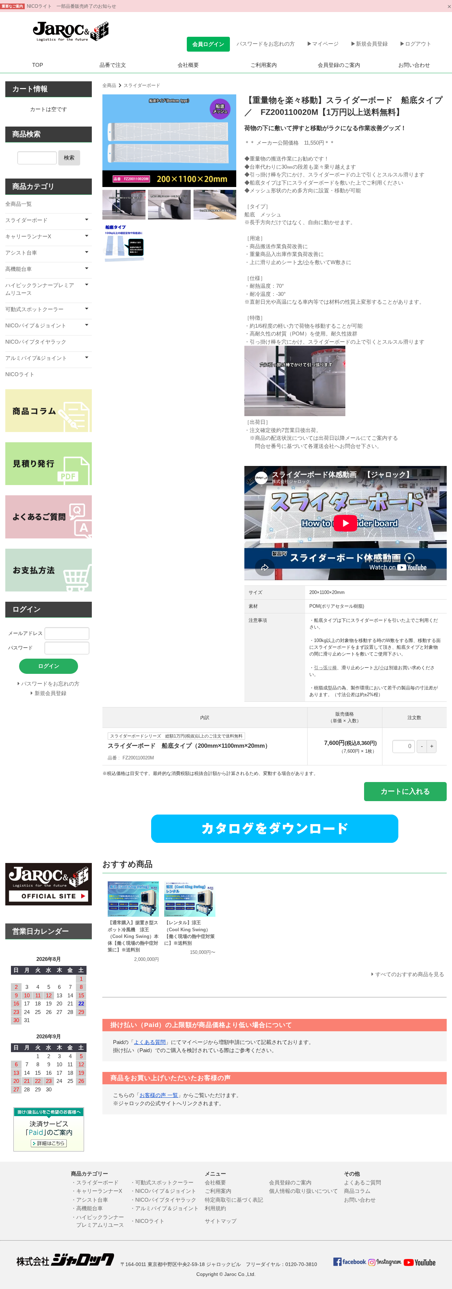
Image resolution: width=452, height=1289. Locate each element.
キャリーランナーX (28, 236)
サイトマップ (221, 1221)
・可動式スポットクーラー (164, 1182)
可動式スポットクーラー (34, 309)
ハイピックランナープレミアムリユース (39, 289)
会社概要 (188, 65)
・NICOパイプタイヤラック (166, 1200)
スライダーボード (142, 85)
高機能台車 (18, 269)
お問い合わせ (414, 65)
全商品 (109, 85)
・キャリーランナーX (96, 1191)
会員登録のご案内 (339, 65)
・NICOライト (150, 1221)
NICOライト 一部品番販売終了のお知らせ (71, 6)
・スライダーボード (95, 1182)
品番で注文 (113, 65)
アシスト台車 (21, 253)
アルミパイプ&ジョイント (36, 358)
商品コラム (357, 1191)
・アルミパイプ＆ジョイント (167, 1208)
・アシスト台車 (89, 1200)
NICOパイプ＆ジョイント (35, 325)
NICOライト (20, 374)
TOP (37, 65)
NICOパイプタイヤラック (35, 342)
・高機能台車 (87, 1208)
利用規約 (215, 1208)
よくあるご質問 (362, 1182)
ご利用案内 (263, 65)
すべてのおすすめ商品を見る (409, 974)
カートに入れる (405, 791)
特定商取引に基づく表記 (236, 1200)
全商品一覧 (18, 204)
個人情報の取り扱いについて (306, 1191)
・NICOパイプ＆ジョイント (166, 1191)
